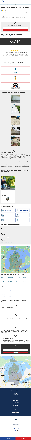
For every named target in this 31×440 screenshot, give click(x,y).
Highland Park (18, 277)
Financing (15, 419)
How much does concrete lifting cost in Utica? (7, 288)
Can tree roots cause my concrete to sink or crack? (8, 292)
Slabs (12, 125)
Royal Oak (2, 281)
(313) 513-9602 (3, 236)
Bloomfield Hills (25, 281)
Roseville (9, 278)
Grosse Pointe (10, 277)
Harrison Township (26, 276)
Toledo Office (15, 404)
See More (2, 19)
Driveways (13, 104)
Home (1, 4)
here (8, 237)
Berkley (24, 278)
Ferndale (17, 278)
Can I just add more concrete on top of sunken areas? (8, 290)
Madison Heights (18, 276)
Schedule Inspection (15, 352)
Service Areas (5, 4)
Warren (2, 278)
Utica (2, 276)
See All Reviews (5, 58)
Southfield (10, 276)
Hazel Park (25, 277)
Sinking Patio (13, 136)
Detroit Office (15, 393)
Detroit (2, 277)
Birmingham (18, 281)
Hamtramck (10, 281)
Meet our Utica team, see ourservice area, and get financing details (7, 242)
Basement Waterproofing (15, 424)
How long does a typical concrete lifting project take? (8, 294)
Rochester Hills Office (15, 400)
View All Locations (15, 412)
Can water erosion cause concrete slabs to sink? (7, 296)
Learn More (7, 201)
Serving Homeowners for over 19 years (7, 35)
